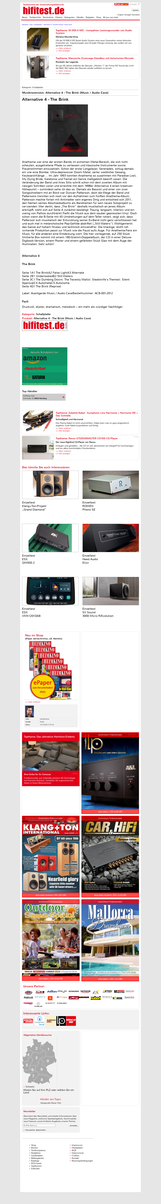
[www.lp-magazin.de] (61, 1028)
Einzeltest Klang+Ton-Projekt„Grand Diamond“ (34, 506)
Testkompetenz (38, 1150)
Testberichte (35, 17)
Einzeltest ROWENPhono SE (88, 506)
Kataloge (35, 1160)
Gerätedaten (37, 1155)
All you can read (110, 17)
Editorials (35, 1168)
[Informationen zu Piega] (107, 998)
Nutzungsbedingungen (82, 1160)
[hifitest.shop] (71, 1028)
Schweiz (30, 1086)
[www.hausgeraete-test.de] (40, 1028)
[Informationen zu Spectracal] (129, 998)
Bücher (34, 1147)
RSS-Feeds (36, 1163)
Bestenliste (48, 17)
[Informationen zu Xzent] (50, 1004)
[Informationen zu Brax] (62, 992)
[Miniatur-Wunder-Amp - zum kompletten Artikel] (39, 41)
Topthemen (36, 1166)
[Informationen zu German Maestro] (119, 992)
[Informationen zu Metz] (74, 998)
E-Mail (42, 722)
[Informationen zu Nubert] (96, 998)
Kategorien (69, 17)
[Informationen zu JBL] (50, 998)
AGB (74, 1150)
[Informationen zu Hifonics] (40, 998)
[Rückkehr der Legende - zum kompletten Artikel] (39, 67)
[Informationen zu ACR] (28, 992)
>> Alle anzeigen (63, 50)
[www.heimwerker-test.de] (51, 1028)
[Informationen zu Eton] (107, 992)
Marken (59, 17)
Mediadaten (77, 1147)
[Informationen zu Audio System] (40, 992)
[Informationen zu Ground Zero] (129, 992)
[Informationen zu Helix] (28, 998)
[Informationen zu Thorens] (28, 1004)
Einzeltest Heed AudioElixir (90, 559)
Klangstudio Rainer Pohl (51, 1103)
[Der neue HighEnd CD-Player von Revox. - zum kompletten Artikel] (39, 448)
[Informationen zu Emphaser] (85, 992)
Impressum (77, 1145)
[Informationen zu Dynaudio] (74, 992)
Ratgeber (90, 17)
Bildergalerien (37, 1158)
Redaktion (36, 1153)
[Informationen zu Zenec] (62, 1004)
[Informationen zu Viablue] (38, 1004)
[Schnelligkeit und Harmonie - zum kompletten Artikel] (39, 422)
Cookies (75, 1155)
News (25, 17)
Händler (80, 17)
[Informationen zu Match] (62, 998)
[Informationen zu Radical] (118, 998)
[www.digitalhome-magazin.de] (28, 1028)
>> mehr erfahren (32, 702)
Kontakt (75, 1158)
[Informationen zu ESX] (96, 992)
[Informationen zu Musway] (84, 998)
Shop (98, 17)
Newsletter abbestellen (36, 1130)
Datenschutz (78, 1153)
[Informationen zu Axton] (52, 992)
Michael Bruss (44, 719)
